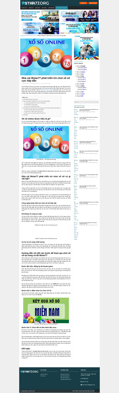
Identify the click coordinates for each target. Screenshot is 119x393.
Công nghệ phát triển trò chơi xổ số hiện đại (35, 102)
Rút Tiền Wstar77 (65, 377)
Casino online (43, 374)
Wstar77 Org (26, 83)
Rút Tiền (44, 7)
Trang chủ (24, 7)
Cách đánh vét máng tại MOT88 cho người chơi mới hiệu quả (87, 142)
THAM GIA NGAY (93, 2)
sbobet (83, 94)
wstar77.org (31, 391)
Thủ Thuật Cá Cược (61, 7)
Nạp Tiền (37, 7)
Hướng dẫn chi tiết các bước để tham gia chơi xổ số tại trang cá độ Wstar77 (41, 108)
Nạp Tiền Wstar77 (65, 376)
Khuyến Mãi (51, 7)
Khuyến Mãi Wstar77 (66, 379)
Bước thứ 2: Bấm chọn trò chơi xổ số (34, 111)
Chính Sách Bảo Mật (84, 391)
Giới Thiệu (75, 391)
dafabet (83, 72)
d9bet (83, 77)
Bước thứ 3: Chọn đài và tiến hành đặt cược (36, 113)
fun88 (82, 84)
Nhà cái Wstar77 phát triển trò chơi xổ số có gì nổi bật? (36, 101)
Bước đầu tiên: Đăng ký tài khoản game (35, 109)
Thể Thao (42, 376)
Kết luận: (25, 114)
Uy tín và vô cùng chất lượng (32, 106)
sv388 (81, 96)
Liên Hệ (92, 391)
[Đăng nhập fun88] (79, 28)
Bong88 (84, 67)
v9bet (82, 92)
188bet (84, 87)
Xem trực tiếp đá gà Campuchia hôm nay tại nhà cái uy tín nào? (88, 110)
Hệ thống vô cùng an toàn (31, 104)
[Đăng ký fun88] (86, 47)
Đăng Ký (31, 7)
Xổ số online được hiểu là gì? (30, 99)
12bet (82, 74)
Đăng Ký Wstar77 (65, 374)
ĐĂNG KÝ (84, 2)
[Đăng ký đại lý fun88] (39, 16)
